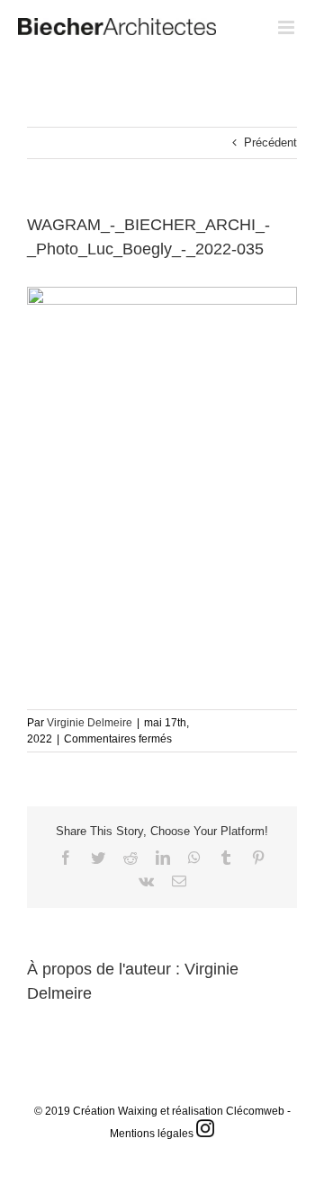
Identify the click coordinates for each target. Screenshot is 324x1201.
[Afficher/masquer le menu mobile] (287, 27)
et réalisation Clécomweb (222, 1111)
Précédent (270, 142)
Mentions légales (152, 1133)
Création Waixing (115, 1111)
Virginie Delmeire (89, 722)
